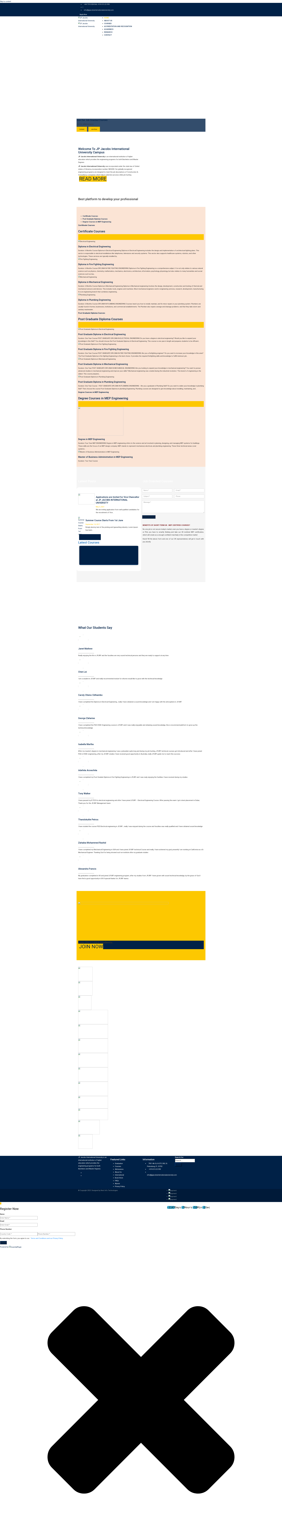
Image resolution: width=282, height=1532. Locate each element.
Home (106, 18)
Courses (107, 24)
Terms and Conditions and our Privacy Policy (47, 1238)
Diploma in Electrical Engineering (94, 246)
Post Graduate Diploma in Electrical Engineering (102, 334)
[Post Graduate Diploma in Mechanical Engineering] (116, 359)
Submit (3, 1243)
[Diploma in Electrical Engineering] (96, 241)
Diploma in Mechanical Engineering (95, 282)
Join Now (94, 129)
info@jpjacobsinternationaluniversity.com (99, 10)
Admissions (119, 1169)
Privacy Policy (120, 1186)
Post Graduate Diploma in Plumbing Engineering (102, 382)
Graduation (119, 1163)
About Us (108, 21)
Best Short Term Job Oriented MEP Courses (99, 561)
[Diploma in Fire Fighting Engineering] (98, 259)
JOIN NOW (91, 946)
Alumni (117, 1184)
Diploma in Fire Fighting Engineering (96, 264)
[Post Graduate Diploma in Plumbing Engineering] (115, 377)
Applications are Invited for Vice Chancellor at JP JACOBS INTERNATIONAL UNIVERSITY (117, 500)
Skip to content (5, 1)
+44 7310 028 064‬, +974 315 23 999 (97, 4)
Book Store (119, 1178)
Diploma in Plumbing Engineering (94, 300)
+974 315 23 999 (155, 1169)
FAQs (117, 1181)
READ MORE (93, 179)
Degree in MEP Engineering (91, 439)
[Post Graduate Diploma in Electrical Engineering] (115, 329)
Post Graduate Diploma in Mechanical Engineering (103, 364)
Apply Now (83, 14)
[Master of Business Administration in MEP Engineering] (120, 452)
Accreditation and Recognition (118, 26)
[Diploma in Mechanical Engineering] (98, 277)
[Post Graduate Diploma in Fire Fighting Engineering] (117, 344)
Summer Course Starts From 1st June (104, 520)
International (119, 1175)
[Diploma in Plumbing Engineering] (96, 295)
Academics (108, 29)
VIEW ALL (90, 537)
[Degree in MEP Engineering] (124, 421)
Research (108, 32)
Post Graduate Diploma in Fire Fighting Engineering (103, 349)
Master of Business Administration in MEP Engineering (105, 457)
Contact (108, 35)
